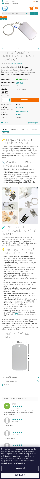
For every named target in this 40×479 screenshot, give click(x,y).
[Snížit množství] (10, 101)
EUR (37, 1)
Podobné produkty (10, 381)
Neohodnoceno (16, 63)
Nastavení (20, 468)
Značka (25, 129)
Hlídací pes (34, 123)
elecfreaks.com (22, 111)
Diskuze (34, 129)
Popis (5, 129)
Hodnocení (7, 133)
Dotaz (6, 123)
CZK (34, 1)
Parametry (14, 129)
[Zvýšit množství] (10, 99)
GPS (16, 314)
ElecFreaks (20, 107)
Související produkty (10, 377)
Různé (18, 115)
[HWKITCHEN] (5, 8)
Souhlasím (20, 475)
